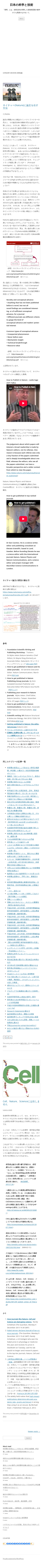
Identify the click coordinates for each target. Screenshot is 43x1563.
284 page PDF (31, 664)
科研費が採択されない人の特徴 (19, 782)
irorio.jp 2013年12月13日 (27, 1393)
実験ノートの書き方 (14, 899)
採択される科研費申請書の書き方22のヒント (18, 1458)
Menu (21, 18)
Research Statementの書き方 (18, 1011)
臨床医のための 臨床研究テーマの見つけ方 (23, 873)
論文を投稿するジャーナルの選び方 (15, 1494)
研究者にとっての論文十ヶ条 (18, 842)
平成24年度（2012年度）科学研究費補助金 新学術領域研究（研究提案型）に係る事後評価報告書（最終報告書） (23, 937)
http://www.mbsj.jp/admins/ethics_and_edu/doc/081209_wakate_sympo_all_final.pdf (21, 1302)
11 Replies (6, 114)
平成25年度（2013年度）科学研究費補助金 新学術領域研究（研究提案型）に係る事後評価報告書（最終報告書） (23, 928)
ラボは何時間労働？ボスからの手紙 (20, 839)
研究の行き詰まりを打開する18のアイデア (23, 819)
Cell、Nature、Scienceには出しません (21, 1103)
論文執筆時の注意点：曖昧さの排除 (20, 1014)
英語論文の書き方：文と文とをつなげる (22, 793)
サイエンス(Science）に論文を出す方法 (22, 730)
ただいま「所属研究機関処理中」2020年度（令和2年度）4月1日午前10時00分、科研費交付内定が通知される (23, 862)
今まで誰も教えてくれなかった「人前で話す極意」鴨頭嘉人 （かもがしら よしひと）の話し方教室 (23, 980)
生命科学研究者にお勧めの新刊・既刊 (21, 997)
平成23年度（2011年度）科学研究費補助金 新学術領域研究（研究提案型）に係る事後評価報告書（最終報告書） (23, 919)
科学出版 (23, 1414)
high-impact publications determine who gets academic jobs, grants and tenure (23, 1399)
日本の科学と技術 (21, 5)
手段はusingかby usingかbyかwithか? (21, 1025)
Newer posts (34, 1431)
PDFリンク (13, 690)
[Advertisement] (21, 45)
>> (10, 1037)
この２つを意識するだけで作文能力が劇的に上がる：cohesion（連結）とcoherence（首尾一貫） (23, 848)
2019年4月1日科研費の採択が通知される (22, 965)
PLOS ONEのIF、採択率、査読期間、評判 (17, 1501)
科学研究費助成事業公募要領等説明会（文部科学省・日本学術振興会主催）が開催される (23, 885)
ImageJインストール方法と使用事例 (20, 974)
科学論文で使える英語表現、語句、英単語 (23, 790)
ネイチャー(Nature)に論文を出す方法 (20, 107)
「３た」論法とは (14, 891)
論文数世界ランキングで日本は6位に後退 (22, 1017)
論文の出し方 (25, 1043)
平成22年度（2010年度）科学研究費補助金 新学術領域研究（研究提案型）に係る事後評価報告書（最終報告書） (23, 911)
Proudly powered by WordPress (13, 1559)
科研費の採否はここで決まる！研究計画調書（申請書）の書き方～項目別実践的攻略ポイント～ (23, 770)
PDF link (15, 675)
